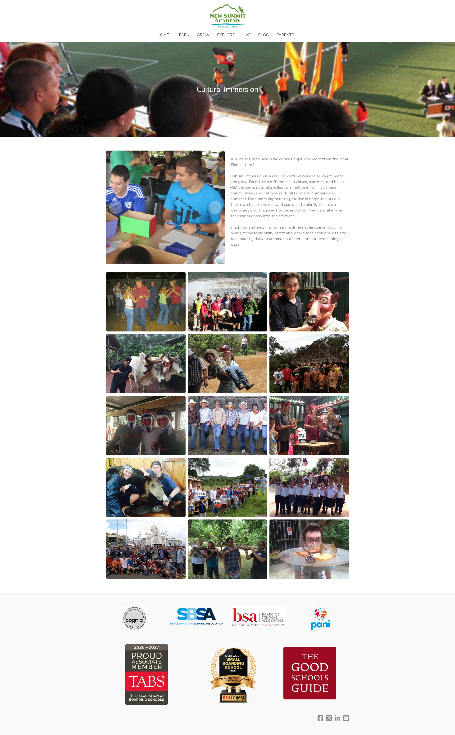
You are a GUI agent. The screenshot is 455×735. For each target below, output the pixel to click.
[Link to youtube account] (346, 718)
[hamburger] (85, 7)
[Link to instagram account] (329, 718)
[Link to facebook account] (320, 718)
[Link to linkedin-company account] (337, 718)
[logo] (227, 16)
